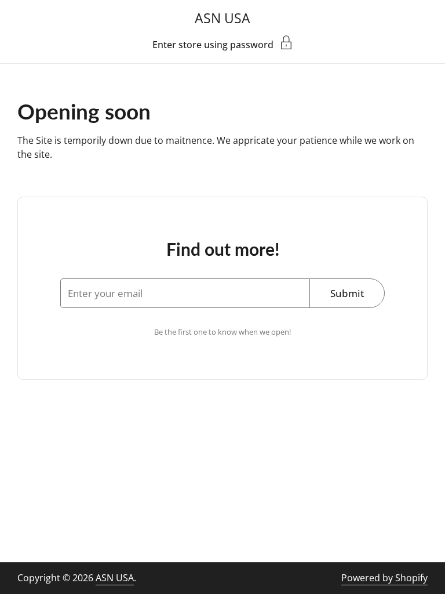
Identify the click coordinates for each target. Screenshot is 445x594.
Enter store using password (212, 43)
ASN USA (222, 18)
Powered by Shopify (384, 577)
